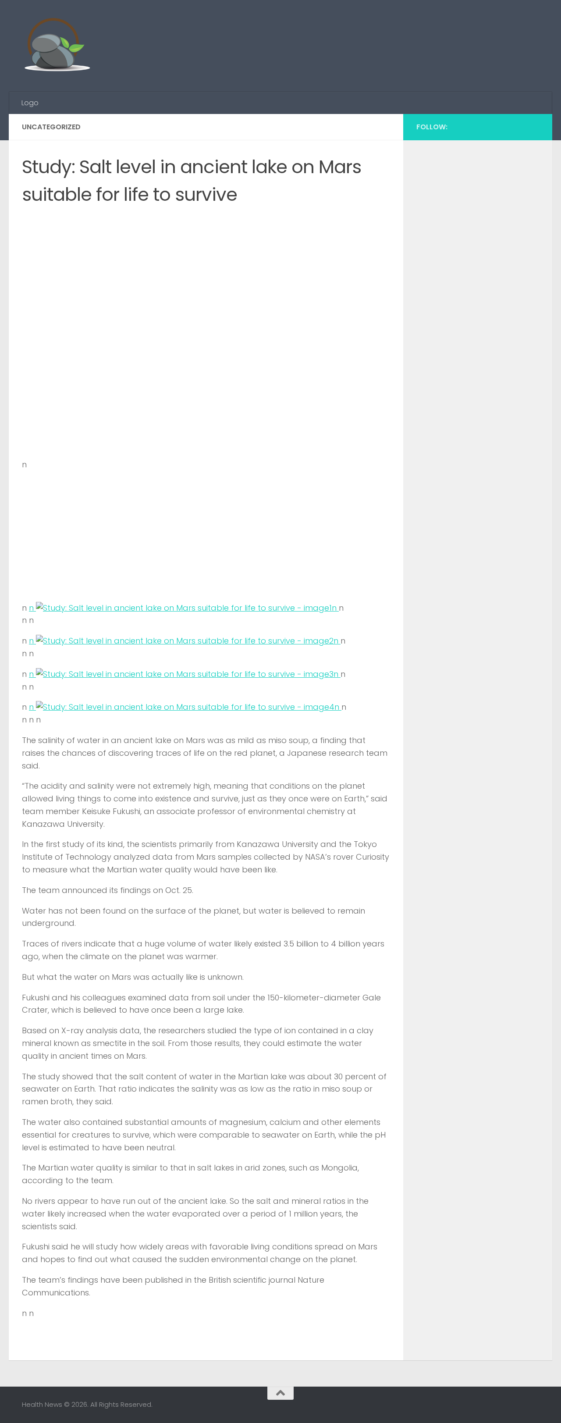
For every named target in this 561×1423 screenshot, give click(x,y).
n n (184, 607)
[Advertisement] (379, 33)
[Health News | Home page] (57, 46)
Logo (30, 103)
